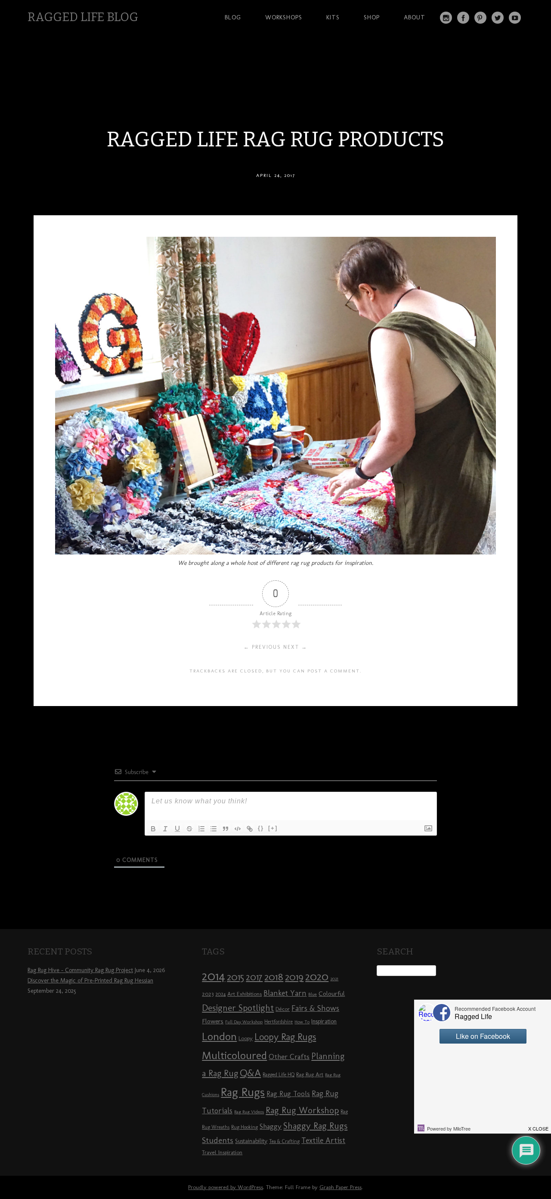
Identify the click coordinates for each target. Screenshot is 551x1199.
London (219, 1036)
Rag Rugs (243, 1092)
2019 (294, 977)
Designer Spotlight (238, 1007)
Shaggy (271, 1126)
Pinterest (480, 18)
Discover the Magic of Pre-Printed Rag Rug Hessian (90, 980)
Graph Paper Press (340, 1187)
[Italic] (165, 829)
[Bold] (153, 829)
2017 (254, 977)
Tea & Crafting (284, 1141)
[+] (273, 828)
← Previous (262, 647)
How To (302, 1022)
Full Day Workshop (244, 1022)
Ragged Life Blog (83, 17)
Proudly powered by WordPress (225, 1187)
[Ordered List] (201, 829)
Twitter (498, 18)
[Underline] (177, 829)
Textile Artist (323, 1140)
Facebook (463, 18)
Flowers (212, 1021)
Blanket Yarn (284, 993)
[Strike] (189, 829)
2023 (208, 993)
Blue (312, 994)
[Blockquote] (226, 829)
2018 (273, 976)
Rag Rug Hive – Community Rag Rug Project (80, 970)
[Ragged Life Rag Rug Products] (275, 552)
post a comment (333, 671)
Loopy (245, 1038)
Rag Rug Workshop (302, 1110)
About (414, 17)
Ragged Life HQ (278, 1075)
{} (261, 828)
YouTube (515, 18)
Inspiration (324, 1021)
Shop (372, 17)
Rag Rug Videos (249, 1112)
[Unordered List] (213, 829)
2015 (235, 977)
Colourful (332, 994)
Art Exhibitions (244, 993)
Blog (233, 17)
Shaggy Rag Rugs (315, 1125)
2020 (316, 976)
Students (217, 1140)
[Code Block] (238, 829)
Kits (333, 17)
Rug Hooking (244, 1127)
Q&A (250, 1073)
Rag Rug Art (309, 1074)
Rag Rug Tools (288, 1094)
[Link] (250, 829)
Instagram (446, 18)
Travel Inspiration (222, 1152)
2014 (213, 975)
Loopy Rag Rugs (285, 1037)
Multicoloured (234, 1055)
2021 (334, 979)
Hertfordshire (278, 1022)
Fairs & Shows (315, 1008)
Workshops (283, 17)
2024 (220, 994)
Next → (295, 647)
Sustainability (251, 1141)
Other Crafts (289, 1056)
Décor (283, 1008)
